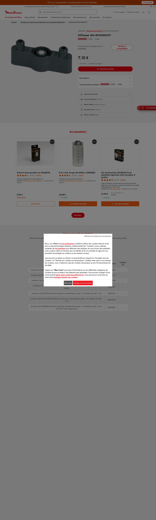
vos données (60, 248)
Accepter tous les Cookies (82, 283)
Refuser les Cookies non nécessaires (97, 236)
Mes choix (68, 283)
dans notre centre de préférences (70, 275)
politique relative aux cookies (66, 277)
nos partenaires (67, 244)
